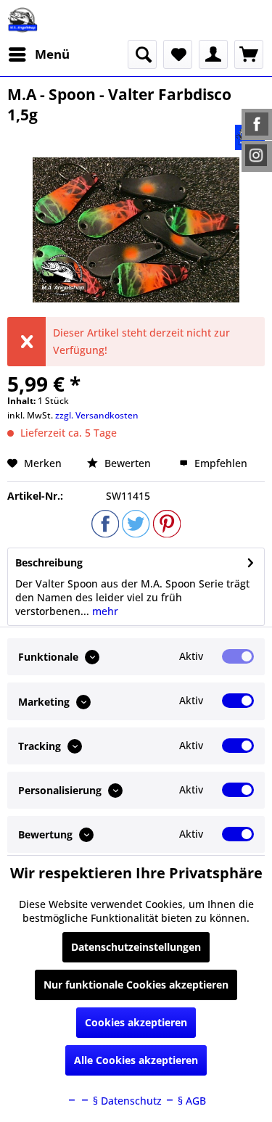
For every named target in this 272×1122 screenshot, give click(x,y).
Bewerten (128, 463)
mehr (103, 611)
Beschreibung (49, 562)
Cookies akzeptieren (136, 1022)
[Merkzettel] (177, 54)
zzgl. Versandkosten (97, 415)
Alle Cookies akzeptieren (136, 1060)
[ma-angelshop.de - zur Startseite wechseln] (22, 20)
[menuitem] (38, 54)
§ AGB (190, 1100)
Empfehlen (219, 463)
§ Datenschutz (126, 1100)
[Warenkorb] (248, 54)
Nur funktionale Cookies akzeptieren (136, 984)
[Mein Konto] (213, 54)
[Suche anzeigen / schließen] (142, 54)
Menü (52, 54)
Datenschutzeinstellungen (136, 947)
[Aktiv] (238, 656)
